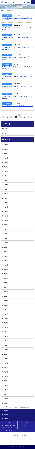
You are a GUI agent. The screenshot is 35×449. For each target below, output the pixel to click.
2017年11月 (5, 389)
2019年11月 (5, 336)
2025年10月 (5, 175)
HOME (2, 10)
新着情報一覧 (9, 10)
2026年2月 (5, 167)
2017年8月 (5, 398)
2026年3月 (5, 162)
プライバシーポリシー (26, 422)
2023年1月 (5, 251)
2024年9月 (5, 198)
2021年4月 (5, 296)
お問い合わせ (9, 430)
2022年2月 (5, 278)
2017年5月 (5, 403)
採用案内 (5, 418)
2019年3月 (5, 363)
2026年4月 (5, 158)
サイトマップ (26, 425)
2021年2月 (5, 305)
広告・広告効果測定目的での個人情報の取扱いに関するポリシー (8, 426)
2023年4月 (5, 238)
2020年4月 (5, 323)
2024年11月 (5, 193)
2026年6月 (5, 149)
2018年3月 (5, 385)
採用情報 (27, 2)
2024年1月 (5, 216)
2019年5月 (5, 354)
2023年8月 (5, 225)
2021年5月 (5, 291)
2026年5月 (5, 153)
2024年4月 (5, 207)
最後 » (31, 117)
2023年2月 (5, 247)
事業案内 (5, 414)
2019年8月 (5, 349)
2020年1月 (5, 332)
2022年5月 (5, 269)
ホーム (8, 422)
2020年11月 (5, 314)
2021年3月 (5, 300)
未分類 (4, 133)
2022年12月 (5, 256)
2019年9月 (5, 345)
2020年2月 (5, 327)
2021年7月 (5, 287)
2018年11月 (5, 367)
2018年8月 (5, 372)
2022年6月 (5, 265)
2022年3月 (5, 274)
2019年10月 (5, 340)
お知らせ (4, 128)
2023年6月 (5, 233)
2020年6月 (5, 318)
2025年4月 (5, 184)
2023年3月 (5, 242)
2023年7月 (5, 229)
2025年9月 (5, 180)
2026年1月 (5, 171)
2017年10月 (5, 394)
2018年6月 (5, 381)
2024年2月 (5, 211)
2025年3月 (5, 189)
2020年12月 (5, 309)
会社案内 (5, 410)
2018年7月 (5, 376)
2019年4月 (5, 358)
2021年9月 (5, 282)
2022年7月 (5, 260)
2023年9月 (5, 220)
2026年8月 (5, 144)
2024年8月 (5, 202)
